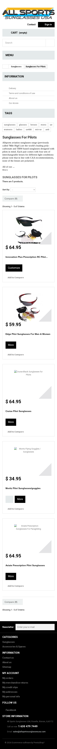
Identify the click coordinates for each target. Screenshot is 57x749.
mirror (38, 129)
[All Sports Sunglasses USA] (28, 14)
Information (14, 76)
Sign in (48, 24)
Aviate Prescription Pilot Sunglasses (25, 565)
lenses (33, 125)
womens (8, 129)
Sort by (5, 189)
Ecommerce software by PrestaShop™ (28, 743)
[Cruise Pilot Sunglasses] (28, 381)
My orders (7, 678)
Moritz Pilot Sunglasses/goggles (23, 488)
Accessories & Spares (14, 646)
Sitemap (6, 667)
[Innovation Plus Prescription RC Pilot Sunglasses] (28, 227)
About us (12, 98)
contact (31, 24)
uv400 (29, 129)
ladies (19, 129)
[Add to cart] (9, 499)
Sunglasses (8, 642)
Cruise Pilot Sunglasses (18, 411)
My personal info (11, 696)
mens (43, 125)
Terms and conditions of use (21, 93)
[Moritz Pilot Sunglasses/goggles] (28, 458)
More (5, 170)
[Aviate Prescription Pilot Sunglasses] (28, 535)
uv (51, 125)
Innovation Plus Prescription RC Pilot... (27, 257)
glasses (23, 125)
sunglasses (9, 125)
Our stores (13, 103)
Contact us (8, 657)
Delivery (12, 88)
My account (10, 673)
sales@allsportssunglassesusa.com (29, 732)
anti (47, 129)
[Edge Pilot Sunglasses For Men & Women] (28, 304)
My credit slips (10, 687)
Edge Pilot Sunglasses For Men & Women (28, 334)
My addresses (9, 692)
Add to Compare (16, 277)
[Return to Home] (6, 66)
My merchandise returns (15, 682)
